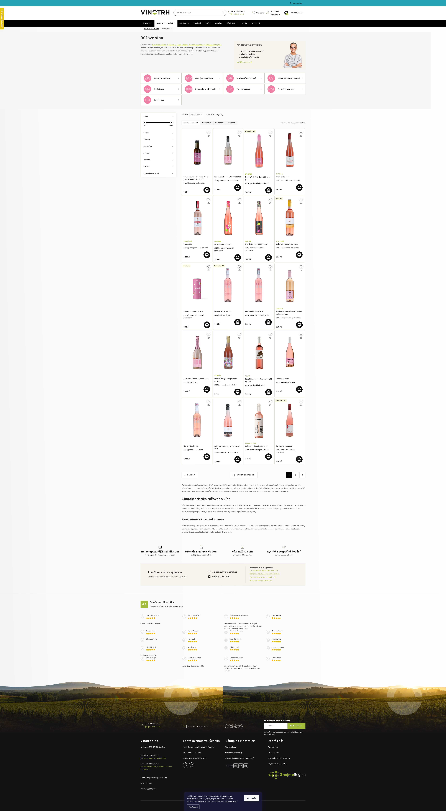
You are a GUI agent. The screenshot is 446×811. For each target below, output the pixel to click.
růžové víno (195, 115)
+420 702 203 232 (194, 752)
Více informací (231, 801)
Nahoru (191, 475)
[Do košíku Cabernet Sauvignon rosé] (299, 254)
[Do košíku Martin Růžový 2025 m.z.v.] (268, 257)
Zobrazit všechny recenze (172, 606)
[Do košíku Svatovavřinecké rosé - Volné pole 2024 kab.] (299, 324)
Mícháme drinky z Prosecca (261, 580)
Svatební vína (273, 752)
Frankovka (171, 44)
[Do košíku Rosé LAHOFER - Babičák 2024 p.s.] (268, 190)
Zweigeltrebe (182, 44)
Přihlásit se (296, 726)
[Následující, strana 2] (296, 475)
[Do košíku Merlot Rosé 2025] (206, 456)
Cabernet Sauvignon (213, 44)
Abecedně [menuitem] (231, 123)
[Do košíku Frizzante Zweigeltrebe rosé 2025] (237, 459)
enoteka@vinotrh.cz (198, 758)
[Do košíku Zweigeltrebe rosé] (299, 459)
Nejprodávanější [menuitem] (191, 123)
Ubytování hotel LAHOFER (279, 758)
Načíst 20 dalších (245, 475)
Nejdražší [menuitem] (219, 123)
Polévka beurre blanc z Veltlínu (263, 577)
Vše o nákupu (230, 747)
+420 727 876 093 (151, 764)
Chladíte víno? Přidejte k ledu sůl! (264, 570)
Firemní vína (273, 747)
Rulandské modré (196, 44)
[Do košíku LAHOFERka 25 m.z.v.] (237, 257)
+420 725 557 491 (238, 11)
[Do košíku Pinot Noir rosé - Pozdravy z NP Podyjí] (268, 392)
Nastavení (193, 807)
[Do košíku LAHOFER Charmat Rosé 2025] (206, 389)
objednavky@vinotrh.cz (224, 572)
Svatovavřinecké (159, 44)
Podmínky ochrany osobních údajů (239, 758)
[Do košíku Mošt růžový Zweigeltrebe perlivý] (237, 392)
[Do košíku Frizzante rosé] (299, 389)
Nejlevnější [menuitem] (207, 123)
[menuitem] (147, 23)
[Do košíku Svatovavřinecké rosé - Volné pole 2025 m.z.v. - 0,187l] (206, 190)
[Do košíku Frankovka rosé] (299, 187)
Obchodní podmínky (233, 752)
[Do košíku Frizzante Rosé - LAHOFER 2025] (237, 187)
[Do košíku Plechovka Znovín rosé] (207, 324)
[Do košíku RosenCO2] (206, 254)
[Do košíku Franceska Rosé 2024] (268, 322)
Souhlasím (251, 798)
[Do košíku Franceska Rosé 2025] (237, 322)
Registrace (275, 14)
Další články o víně (244, 62)
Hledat (223, 13)
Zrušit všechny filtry (215, 115)
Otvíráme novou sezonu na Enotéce (265, 574)
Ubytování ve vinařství (277, 764)
